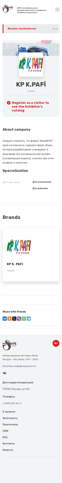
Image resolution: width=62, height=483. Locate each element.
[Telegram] (29, 319)
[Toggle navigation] (57, 9)
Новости (8, 450)
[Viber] (19, 319)
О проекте (9, 411)
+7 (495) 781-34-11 (12, 403)
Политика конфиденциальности (19, 366)
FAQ (5, 437)
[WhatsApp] (24, 319)
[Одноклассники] (9, 319)
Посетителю (10, 424)
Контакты (9, 443)
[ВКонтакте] (5, 319)
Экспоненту (10, 418)
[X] (14, 319)
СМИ (5, 431)
